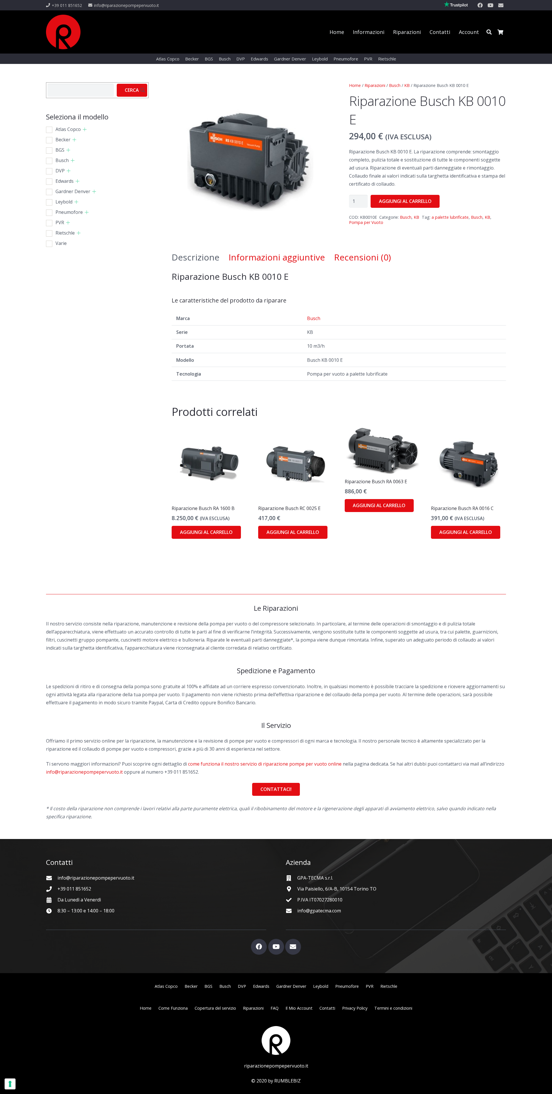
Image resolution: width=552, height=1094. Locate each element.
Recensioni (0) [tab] (362, 257)
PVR (59, 222)
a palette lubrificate (450, 217)
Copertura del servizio (215, 1008)
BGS (59, 150)
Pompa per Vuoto (366, 222)
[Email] (501, 5)
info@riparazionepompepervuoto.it (84, 772)
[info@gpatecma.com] (291, 911)
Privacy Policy (354, 1008)
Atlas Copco (68, 129)
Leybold (63, 202)
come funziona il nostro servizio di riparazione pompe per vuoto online (265, 764)
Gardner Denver (72, 191)
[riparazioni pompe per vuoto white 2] (276, 1040)
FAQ (275, 1008)
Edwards (64, 181)
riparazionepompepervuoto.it (276, 1066)
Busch (394, 85)
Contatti (327, 1008)
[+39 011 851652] (51, 889)
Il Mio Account (299, 1008)
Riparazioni (375, 85)
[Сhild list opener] (85, 129)
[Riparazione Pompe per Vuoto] (63, 32)
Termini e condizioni (393, 1008)
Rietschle (65, 233)
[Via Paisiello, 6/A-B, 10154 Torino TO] (291, 889)
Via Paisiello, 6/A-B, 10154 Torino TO (336, 889)
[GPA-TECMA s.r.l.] (291, 878)
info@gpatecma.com (319, 910)
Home (355, 85)
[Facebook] (480, 5)
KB (407, 85)
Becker (62, 139)
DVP (60, 171)
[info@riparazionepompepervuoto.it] (51, 878)
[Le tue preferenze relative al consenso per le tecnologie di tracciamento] (10, 1083)
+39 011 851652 (74, 889)
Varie (61, 243)
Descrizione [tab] (195, 257)
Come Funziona (173, 1008)
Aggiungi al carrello (405, 201)
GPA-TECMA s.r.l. (315, 878)
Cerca (132, 90)
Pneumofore (69, 212)
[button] (489, 32)
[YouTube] (490, 5)
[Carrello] (500, 32)
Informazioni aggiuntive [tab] (277, 257)
